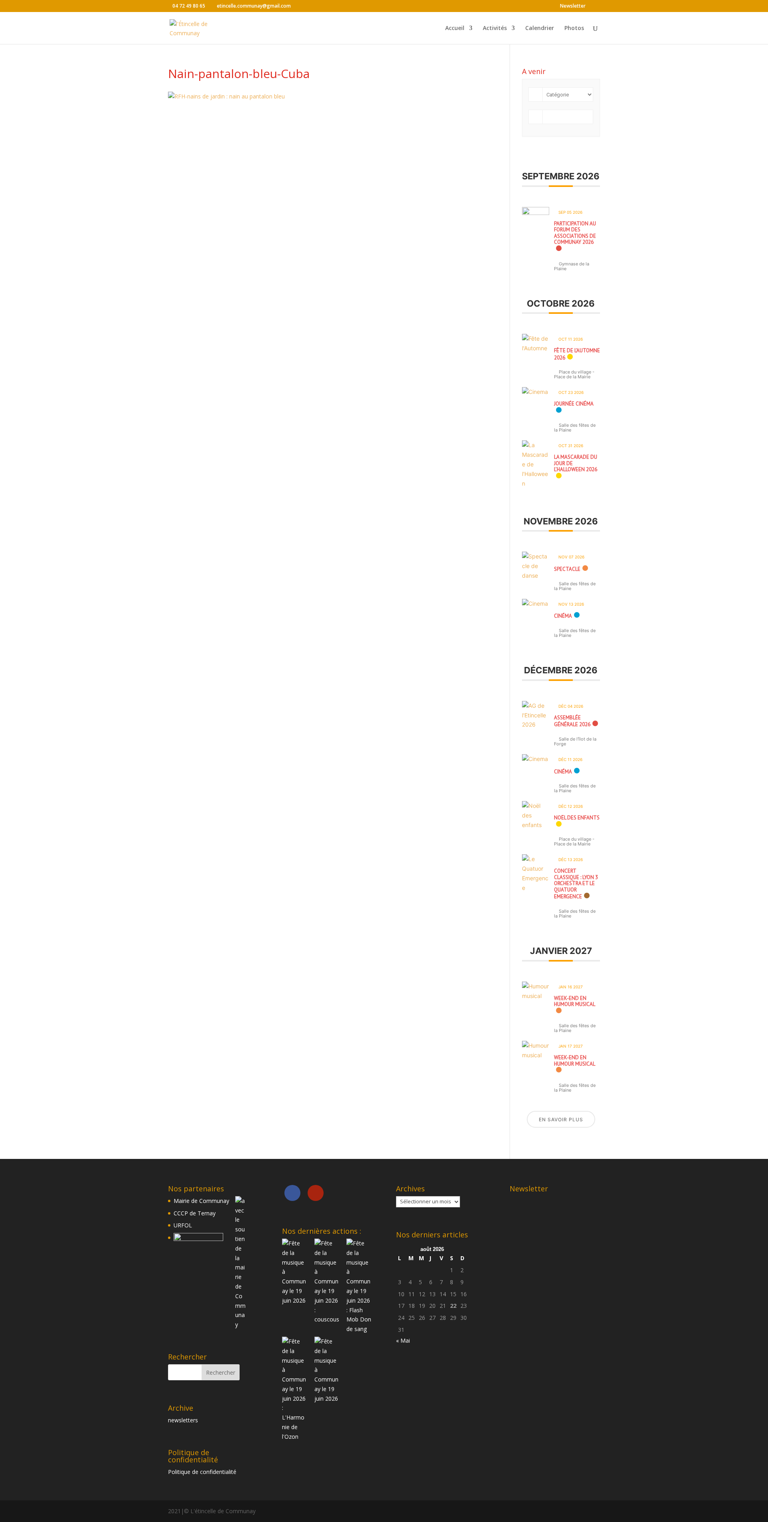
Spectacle (567, 569)
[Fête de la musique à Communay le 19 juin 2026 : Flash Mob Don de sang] (359, 1329)
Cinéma (563, 615)
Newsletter (573, 6)
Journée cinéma (574, 403)
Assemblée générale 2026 (572, 721)
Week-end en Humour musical (574, 1001)
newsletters (183, 1420)
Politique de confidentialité (202, 1472)
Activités (495, 28)
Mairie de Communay (201, 1201)
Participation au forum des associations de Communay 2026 (575, 233)
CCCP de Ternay (195, 1213)
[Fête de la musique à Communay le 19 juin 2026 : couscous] (327, 1319)
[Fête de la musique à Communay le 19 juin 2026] (295, 1300)
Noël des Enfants (577, 817)
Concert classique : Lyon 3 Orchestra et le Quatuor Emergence (576, 883)
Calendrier (539, 28)
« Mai (403, 1340)
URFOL (183, 1225)
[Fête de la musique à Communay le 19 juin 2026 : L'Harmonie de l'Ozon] (295, 1436)
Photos (574, 28)
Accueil (454, 28)
